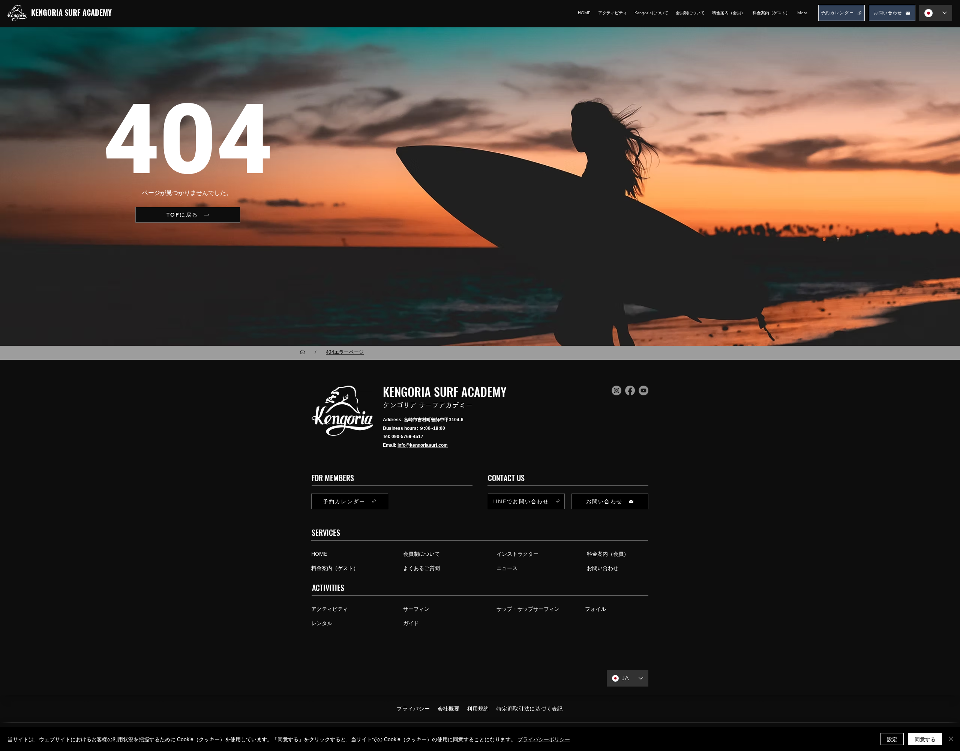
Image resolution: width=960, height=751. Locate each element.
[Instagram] (616, 390)
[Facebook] (630, 390)
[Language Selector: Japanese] (935, 13)
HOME (319, 553)
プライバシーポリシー (544, 739)
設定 (892, 739)
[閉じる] (951, 739)
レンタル (321, 623)
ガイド (411, 623)
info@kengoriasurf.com (423, 445)
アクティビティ (329, 608)
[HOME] (302, 352)
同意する (925, 739)
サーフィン (416, 608)
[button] (651, 12)
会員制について (421, 553)
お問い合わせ (602, 567)
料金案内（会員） (606, 553)
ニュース (507, 567)
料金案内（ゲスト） (334, 567)
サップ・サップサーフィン (528, 608)
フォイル (595, 608)
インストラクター (517, 553)
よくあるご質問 (421, 567)
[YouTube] (643, 390)
